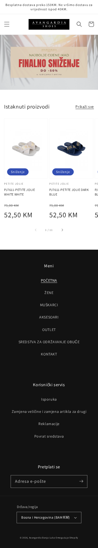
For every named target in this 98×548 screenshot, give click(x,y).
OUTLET (49, 329)
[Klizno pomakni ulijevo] (36, 230)
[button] (7, 24)
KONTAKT (49, 354)
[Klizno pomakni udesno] (62, 230)
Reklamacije (49, 423)
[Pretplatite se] (81, 481)
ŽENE (48, 292)
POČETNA (49, 280)
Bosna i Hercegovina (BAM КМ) (45, 517)
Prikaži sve (84, 106)
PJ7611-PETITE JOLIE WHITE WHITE (19, 192)
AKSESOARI (49, 317)
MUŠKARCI (49, 304)
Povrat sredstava (49, 436)
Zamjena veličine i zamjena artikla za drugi (49, 411)
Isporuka (49, 399)
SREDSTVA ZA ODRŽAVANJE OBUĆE (49, 341)
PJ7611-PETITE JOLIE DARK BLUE (69, 192)
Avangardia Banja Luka (42, 537)
